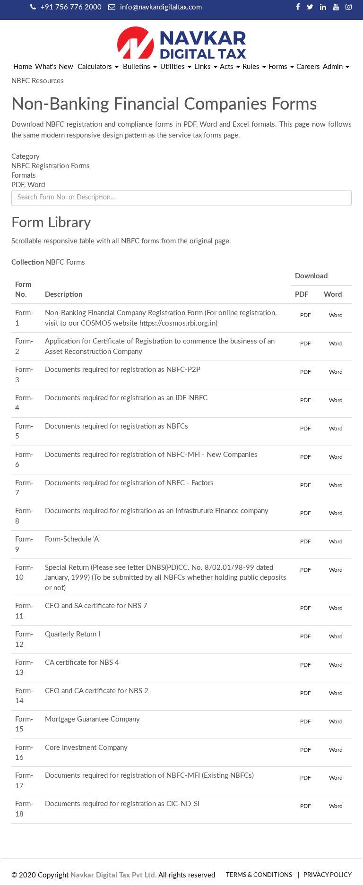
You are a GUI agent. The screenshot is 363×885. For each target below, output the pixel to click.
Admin (334, 66)
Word (336, 315)
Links (203, 66)
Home (22, 66)
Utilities (173, 66)
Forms (278, 66)
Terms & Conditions (259, 875)
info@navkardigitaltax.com (161, 7)
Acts (227, 66)
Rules (251, 66)
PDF (305, 315)
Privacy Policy (327, 875)
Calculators (96, 66)
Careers (308, 66)
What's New (54, 66)
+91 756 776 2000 (71, 7)
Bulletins (137, 66)
